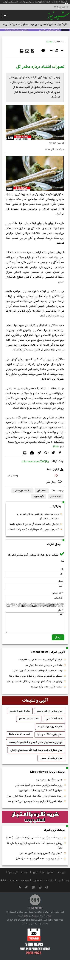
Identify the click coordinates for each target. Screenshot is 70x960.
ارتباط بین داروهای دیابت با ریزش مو (44, 665)
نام (62, 569)
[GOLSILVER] (35, 817)
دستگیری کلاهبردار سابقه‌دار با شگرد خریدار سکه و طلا (35, 676)
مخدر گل (41, 490)
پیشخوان (59, 42)
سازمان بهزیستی (22, 490)
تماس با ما (47, 873)
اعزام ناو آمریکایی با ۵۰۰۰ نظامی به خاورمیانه (40, 660)
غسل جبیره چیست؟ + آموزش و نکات (39, 859)
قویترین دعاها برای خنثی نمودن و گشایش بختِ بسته (35, 742)
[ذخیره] (32, 51)
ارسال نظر (51, 482)
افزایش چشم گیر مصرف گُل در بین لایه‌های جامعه (34, 524)
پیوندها (25, 873)
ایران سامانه (28, 924)
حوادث (49, 42)
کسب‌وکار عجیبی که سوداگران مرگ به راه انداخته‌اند (33, 530)
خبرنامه (13, 881)
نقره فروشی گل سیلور (51, 758)
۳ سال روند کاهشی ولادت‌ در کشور (41, 853)
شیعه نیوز (39, 496)
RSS (3, 881)
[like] (35, 476)
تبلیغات (49, 881)
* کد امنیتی (57, 593)
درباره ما (61, 873)
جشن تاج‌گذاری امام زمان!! (48, 780)
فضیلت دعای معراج (28, 719)
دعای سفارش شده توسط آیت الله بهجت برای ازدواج (36, 750)
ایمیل (60, 581)
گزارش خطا (53, 469)
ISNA (56, 447)
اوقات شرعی (63, 881)
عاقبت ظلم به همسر (20, 711)
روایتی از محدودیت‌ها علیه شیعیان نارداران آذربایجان (34, 845)
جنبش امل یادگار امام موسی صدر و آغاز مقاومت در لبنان (34, 681)
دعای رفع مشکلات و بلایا (50, 734)
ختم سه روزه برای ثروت (50, 727)
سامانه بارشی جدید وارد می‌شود (46, 687)
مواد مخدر (55, 496)
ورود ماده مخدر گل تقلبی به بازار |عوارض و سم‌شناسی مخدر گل (38, 516)
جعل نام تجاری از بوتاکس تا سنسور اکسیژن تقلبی (37, 671)
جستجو (25, 881)
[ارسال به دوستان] (27, 51)
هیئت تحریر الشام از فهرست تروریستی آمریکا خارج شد (35, 801)
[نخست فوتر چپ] (35, 941)
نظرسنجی (37, 881)
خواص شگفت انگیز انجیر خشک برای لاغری (40, 791)
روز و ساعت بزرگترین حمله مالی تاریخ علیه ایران (38, 785)
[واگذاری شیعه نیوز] (35, 30)
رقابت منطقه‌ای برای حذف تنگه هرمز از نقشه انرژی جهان (34, 796)
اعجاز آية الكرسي (54, 719)
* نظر (60, 610)
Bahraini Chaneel (19, 734)
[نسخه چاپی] (22, 51)
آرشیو (35, 873)
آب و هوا (12, 873)
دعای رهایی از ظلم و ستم (49, 711)
